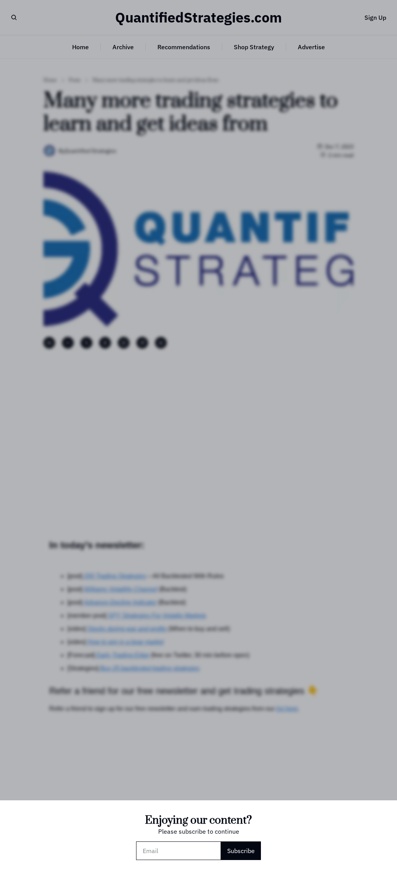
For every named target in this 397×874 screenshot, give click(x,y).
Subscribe (241, 851)
